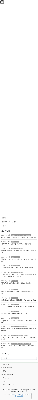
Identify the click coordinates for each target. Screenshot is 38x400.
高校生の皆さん (15, 235)
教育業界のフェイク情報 (9, 222)
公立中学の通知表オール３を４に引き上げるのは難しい (17, 267)
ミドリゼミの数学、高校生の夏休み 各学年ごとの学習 (17, 306)
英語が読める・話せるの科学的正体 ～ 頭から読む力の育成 (18, 300)
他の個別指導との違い (7, 374)
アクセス (4, 381)
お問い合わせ (5, 378)
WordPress (12, 394)
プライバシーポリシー (7, 384)
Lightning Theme (22, 394)
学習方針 (4, 371)
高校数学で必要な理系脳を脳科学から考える (14, 313)
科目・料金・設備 (6, 367)
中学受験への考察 (23, 326)
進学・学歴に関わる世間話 (25, 235)
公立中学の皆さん (15, 257)
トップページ (5, 364)
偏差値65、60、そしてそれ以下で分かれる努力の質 (16, 244)
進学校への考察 (15, 343)
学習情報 (4, 218)
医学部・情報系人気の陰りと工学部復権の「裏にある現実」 (18, 237)
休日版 (4, 226)
